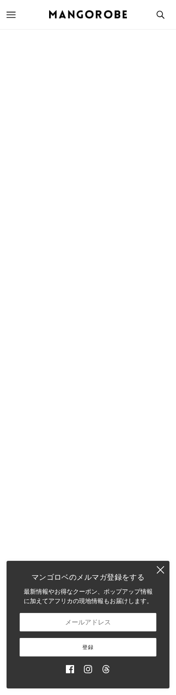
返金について (88, 539)
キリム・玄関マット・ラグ (88, 399)
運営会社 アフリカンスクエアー (88, 232)
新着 (88, 337)
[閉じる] (160, 570)
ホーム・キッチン (88, 374)
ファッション (88, 362)
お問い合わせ (88, 487)
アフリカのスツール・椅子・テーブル (88, 387)
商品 (109, 131)
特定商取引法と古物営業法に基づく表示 (88, 552)
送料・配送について (88, 527)
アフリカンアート (88, 424)
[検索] (160, 14)
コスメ (88, 449)
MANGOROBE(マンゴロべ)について (88, 219)
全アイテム (88, 462)
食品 (88, 437)
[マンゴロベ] (88, 14)
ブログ (88, 474)
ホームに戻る (92, 121)
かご (88, 349)
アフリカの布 (88, 412)
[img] (70, 669)
